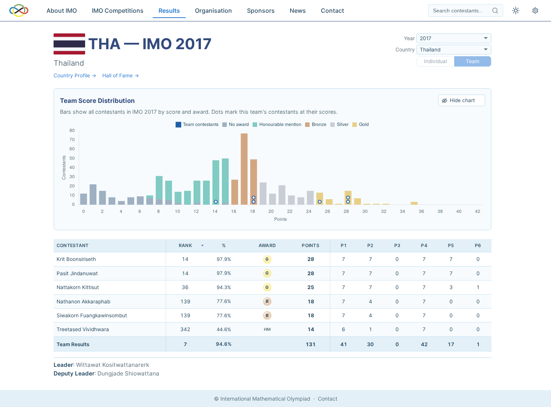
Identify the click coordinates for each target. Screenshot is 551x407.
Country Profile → (75, 75)
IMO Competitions (118, 10)
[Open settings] (535, 10)
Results (169, 10)
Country (405, 50)
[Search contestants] (495, 10)
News (298, 10)
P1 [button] (344, 245)
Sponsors (261, 10)
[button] (185, 245)
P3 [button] (397, 245)
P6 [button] (478, 245)
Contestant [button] (72, 245)
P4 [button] (424, 245)
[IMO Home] (18, 10)
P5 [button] (451, 245)
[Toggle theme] (516, 10)
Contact (332, 10)
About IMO (61, 10)
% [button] (224, 245)
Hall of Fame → (120, 75)
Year (409, 38)
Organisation (213, 10)
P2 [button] (370, 245)
